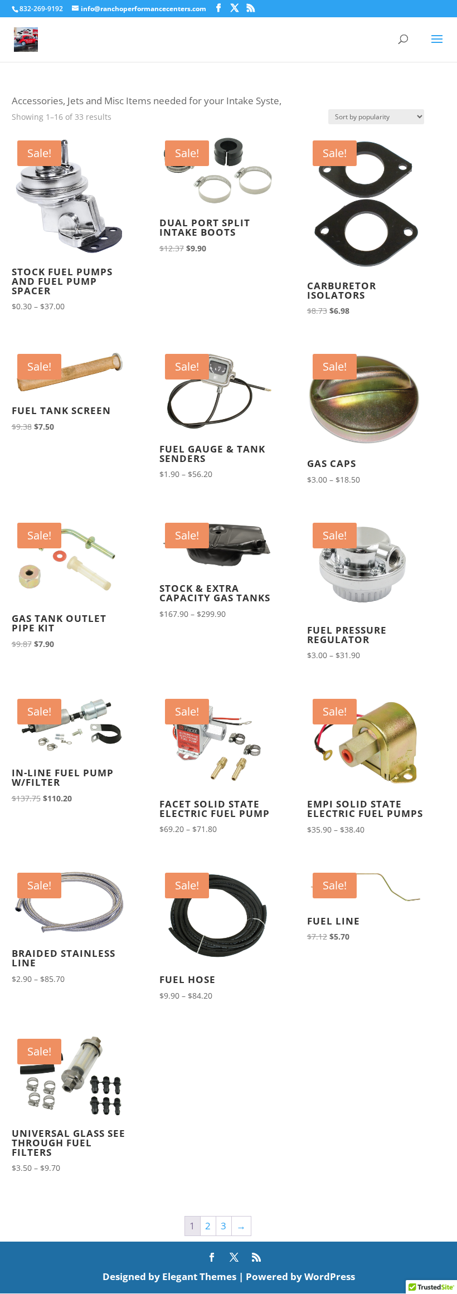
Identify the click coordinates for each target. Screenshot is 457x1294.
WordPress (329, 1276)
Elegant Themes (199, 1276)
